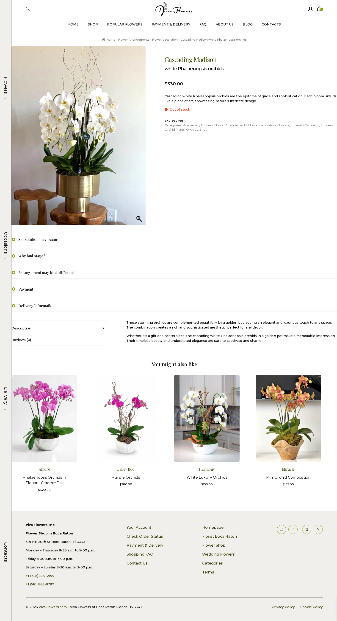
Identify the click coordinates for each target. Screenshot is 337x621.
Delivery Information (36, 305)
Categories (212, 563)
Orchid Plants (175, 129)
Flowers (283, 125)
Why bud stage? (31, 255)
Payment (25, 289)
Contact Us (137, 563)
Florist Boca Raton (219, 536)
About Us (225, 24)
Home (73, 24)
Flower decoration (165, 39)
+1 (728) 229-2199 (40, 576)
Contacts (271, 24)
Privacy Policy (283, 607)
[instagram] (281, 529)
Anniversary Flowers (198, 125)
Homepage (213, 527)
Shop (93, 24)
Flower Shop (213, 545)
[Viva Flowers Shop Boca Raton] (310, 8)
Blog (248, 24)
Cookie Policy (311, 607)
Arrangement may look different (46, 272)
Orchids (192, 129)
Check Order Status (145, 536)
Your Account (139, 527)
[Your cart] (319, 8)
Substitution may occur (38, 239)
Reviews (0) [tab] (21, 340)
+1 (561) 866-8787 (40, 584)
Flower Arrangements (133, 39)
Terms (208, 572)
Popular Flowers (125, 24)
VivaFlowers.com (52, 607)
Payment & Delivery (171, 24)
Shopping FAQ (140, 554)
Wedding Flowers (218, 554)
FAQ (203, 24)
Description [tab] (21, 328)
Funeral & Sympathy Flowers (312, 125)
